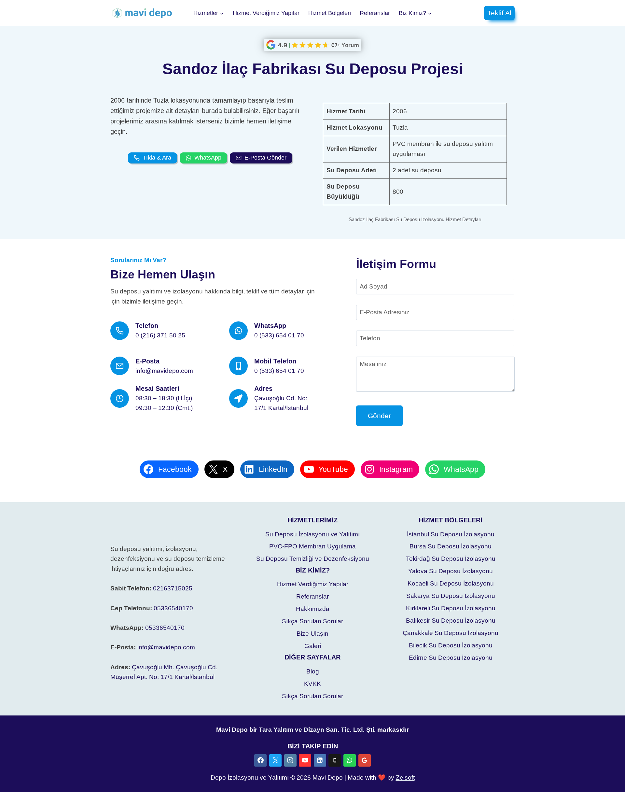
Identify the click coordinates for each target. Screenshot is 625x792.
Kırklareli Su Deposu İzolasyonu (450, 608)
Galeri (312, 646)
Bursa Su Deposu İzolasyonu (451, 546)
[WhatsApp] (349, 760)
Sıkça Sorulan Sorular (312, 621)
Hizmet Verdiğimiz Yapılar (266, 13)
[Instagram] (290, 760)
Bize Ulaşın (312, 633)
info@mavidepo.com (166, 647)
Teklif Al (499, 13)
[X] (275, 760)
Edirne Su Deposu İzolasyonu (451, 657)
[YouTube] (305, 760)
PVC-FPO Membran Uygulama (312, 546)
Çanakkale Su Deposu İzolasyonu (450, 632)
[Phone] (334, 760)
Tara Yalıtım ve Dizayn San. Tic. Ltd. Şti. (317, 729)
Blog (312, 671)
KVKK (312, 683)
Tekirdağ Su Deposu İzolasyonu (450, 558)
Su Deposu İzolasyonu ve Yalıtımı (312, 534)
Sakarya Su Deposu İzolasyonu (450, 595)
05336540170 (173, 608)
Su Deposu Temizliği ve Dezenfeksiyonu (312, 558)
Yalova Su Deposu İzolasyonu (450, 571)
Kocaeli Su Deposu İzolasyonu (451, 583)
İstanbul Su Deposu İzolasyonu (450, 534)
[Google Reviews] (364, 760)
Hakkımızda (312, 608)
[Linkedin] (320, 760)
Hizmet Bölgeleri (329, 13)
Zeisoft (405, 777)
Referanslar (375, 13)
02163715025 (172, 588)
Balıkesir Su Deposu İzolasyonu (450, 620)
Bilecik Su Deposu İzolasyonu (451, 645)
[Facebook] (260, 760)
